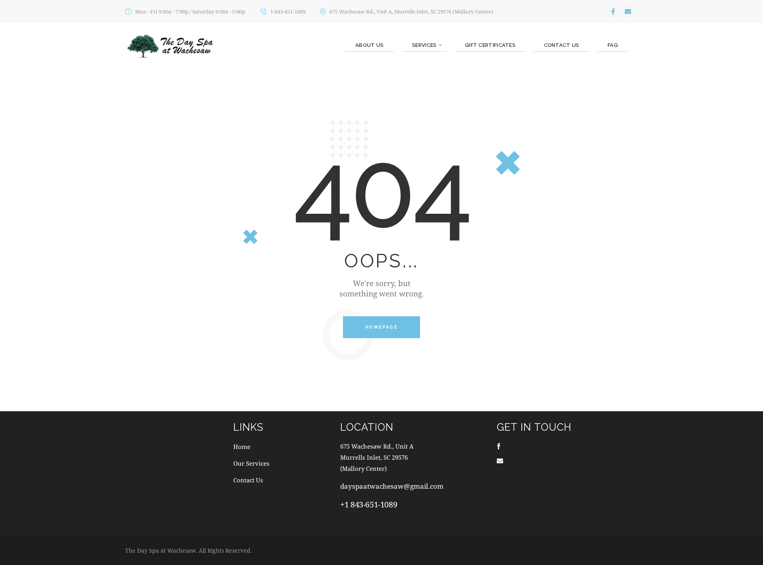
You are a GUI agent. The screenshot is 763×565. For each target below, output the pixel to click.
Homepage (381, 327)
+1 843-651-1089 (368, 504)
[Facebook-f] (613, 11)
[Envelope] (628, 11)
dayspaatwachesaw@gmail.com (391, 486)
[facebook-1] (499, 446)
